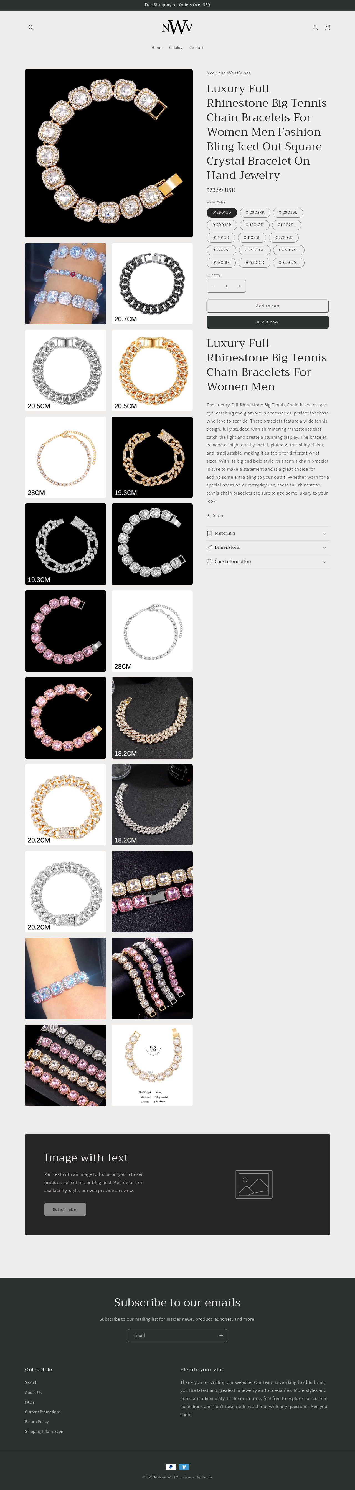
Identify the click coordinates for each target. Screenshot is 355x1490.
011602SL (287, 225)
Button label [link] (65, 1209)
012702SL (221, 250)
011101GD (220, 237)
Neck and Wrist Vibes (168, 1477)
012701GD (284, 237)
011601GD (255, 225)
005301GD (254, 262)
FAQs (29, 1402)
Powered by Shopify (198, 1477)
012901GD (221, 212)
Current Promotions (43, 1412)
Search (31, 1382)
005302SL (289, 262)
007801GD (255, 250)
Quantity (214, 275)
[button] (31, 27)
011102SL (252, 237)
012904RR (221, 225)
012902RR (255, 212)
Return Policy (37, 1422)
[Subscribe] (221, 1335)
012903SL (288, 212)
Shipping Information (44, 1431)
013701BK (221, 262)
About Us (33, 1392)
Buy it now (267, 322)
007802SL (289, 250)
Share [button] (218, 515)
